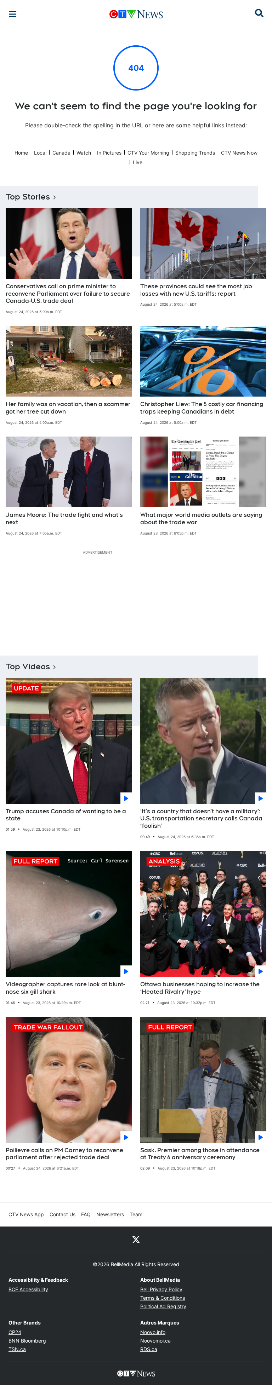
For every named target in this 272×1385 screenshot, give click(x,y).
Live (137, 162)
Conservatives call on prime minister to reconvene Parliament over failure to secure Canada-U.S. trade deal (68, 294)
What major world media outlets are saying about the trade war (201, 519)
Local (40, 153)
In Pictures (109, 153)
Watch (83, 153)
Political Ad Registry (163, 1306)
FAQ (86, 1214)
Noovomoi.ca (155, 1341)
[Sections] (13, 14)
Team (136, 1214)
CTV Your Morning (148, 153)
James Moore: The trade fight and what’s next (64, 519)
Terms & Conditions (162, 1298)
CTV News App (26, 1214)
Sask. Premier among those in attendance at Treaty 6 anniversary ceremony (200, 1154)
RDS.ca (148, 1349)
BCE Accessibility (28, 1289)
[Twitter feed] (136, 1239)
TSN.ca (17, 1349)
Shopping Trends (195, 153)
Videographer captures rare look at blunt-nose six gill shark (65, 988)
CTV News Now (239, 153)
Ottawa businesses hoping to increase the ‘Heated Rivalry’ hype (200, 988)
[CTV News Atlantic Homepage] (136, 14)
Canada (61, 153)
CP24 (14, 1332)
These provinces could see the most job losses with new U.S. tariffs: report (196, 290)
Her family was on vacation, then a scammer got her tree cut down (68, 408)
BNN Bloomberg (27, 1341)
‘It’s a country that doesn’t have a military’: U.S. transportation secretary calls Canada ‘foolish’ (201, 819)
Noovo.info (152, 1332)
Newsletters (110, 1214)
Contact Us (62, 1214)
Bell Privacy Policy (161, 1289)
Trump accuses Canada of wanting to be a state (66, 815)
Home (21, 153)
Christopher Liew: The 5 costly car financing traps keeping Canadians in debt (201, 408)
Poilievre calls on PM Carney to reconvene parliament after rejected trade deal (64, 1154)
